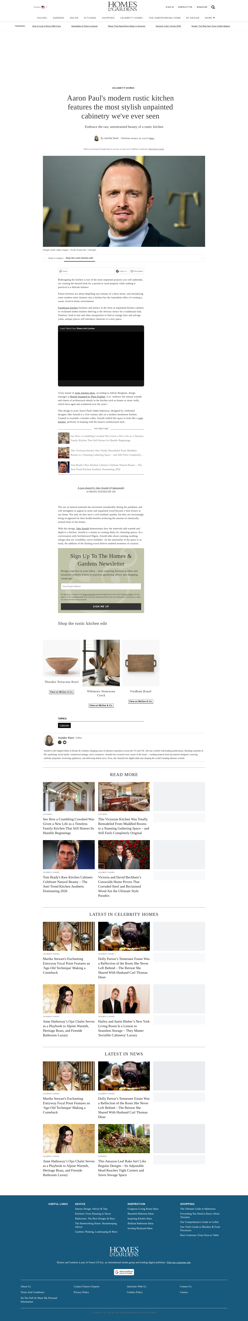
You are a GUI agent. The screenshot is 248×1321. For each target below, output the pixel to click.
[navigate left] (44, 258)
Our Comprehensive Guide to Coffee (199, 1222)
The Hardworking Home (165, 18)
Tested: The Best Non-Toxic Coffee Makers (210, 26)
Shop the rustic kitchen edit (79, 258)
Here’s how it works (156, 149)
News (151, 138)
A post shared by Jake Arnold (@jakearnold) (101, 487)
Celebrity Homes (131, 18)
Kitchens (90, 18)
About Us (26, 1286)
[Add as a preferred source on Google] (124, 1272)
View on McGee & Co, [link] (140, 701)
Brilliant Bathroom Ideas (140, 1223)
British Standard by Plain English (87, 396)
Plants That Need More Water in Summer (126, 26)
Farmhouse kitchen (68, 307)
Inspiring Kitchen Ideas (140, 1218)
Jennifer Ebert (111, 138)
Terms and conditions (32, 1292)
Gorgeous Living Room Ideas (143, 1208)
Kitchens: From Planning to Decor (93, 1213)
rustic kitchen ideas (85, 392)
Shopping (108, 18)
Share (65, 271)
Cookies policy (135, 1292)
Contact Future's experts (86, 1286)
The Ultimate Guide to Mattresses (198, 1208)
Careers (184, 1292)
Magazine (202, 7)
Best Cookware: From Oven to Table (199, 1235)
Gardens (58, 18)
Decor (74, 18)
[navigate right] (203, 258)
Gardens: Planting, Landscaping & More (96, 1231)
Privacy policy (81, 1292)
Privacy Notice (128, 594)
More (209, 18)
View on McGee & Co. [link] (61, 692)
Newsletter (138, 271)
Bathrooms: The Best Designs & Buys (95, 1218)
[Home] (32, 18)
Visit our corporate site (178, 1262)
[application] (101, 356)
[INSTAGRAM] (60, 742)
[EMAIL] (65, 742)
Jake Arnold (82, 528)
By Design (192, 18)
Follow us (123, 271)
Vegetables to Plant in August (84, 26)
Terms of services (89, 594)
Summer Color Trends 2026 (168, 26)
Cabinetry (64, 725)
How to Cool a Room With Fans (46, 26)
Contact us (186, 1286)
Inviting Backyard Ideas (140, 1228)
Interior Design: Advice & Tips (91, 1208)
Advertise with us (136, 1286)
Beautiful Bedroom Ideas (141, 1213)
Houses (42, 18)
